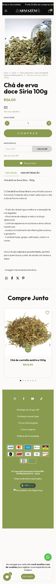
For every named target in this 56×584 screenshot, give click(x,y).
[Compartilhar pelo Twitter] (17, 278)
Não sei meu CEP (11, 156)
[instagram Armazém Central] (15, 398)
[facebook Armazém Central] (23, 398)
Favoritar (30, 163)
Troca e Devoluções (28, 422)
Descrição (11, 172)
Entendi (28, 576)
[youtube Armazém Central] (32, 398)
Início (6, 73)
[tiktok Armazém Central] (41, 398)
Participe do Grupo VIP (28, 409)
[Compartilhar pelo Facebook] (12, 278)
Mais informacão (30, 172)
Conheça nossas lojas (28, 416)
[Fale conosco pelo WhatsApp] (47, 557)
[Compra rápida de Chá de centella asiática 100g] (28, 349)
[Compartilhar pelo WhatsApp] (6, 278)
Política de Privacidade (28, 436)
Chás (14, 73)
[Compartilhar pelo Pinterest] (23, 278)
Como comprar (28, 429)
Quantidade (9, 118)
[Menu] (6, 11)
